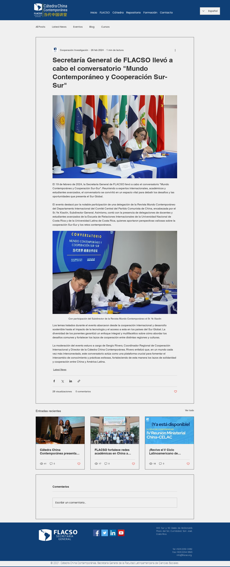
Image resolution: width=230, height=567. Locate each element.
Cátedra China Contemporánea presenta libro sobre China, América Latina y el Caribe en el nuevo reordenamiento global (59, 451)
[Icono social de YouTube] (121, 533)
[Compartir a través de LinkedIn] (70, 381)
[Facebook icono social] (96, 533)
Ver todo (189, 410)
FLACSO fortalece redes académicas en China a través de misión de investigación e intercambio (115, 451)
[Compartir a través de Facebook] (54, 381)
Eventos (78, 26)
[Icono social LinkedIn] (113, 533)
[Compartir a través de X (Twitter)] (62, 381)
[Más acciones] (175, 50)
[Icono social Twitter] (104, 533)
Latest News (59, 26)
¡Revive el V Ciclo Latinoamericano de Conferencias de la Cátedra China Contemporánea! (168, 451)
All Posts (40, 26)
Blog (91, 26)
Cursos (105, 26)
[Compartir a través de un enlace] (78, 381)
